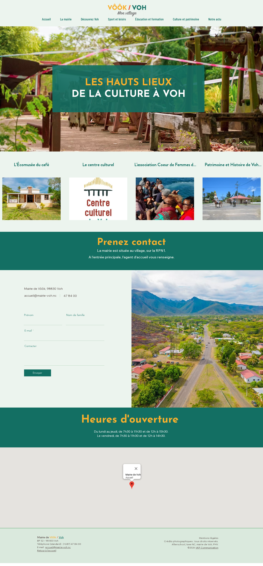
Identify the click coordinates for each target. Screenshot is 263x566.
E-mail (28, 330)
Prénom (29, 315)
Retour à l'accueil (46, 550)
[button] (186, 19)
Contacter (30, 346)
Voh (61, 537)
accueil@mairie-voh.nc (40, 295)
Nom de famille (75, 315)
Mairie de (43, 537)
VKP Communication (207, 547)
